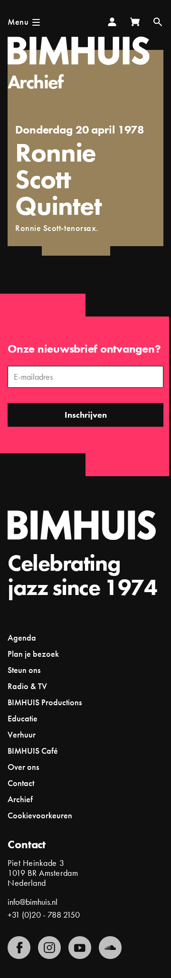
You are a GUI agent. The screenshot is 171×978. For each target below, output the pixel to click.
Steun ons (24, 669)
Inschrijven (86, 414)
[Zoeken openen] (157, 22)
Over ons (23, 766)
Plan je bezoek (33, 653)
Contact (21, 782)
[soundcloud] (110, 947)
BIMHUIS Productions (45, 702)
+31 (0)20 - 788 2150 (44, 914)
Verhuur (22, 734)
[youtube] (79, 947)
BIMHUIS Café (33, 750)
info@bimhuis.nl (32, 901)
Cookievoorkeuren (40, 815)
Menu (18, 21)
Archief (35, 82)
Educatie (23, 718)
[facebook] (19, 947)
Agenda (22, 637)
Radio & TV (27, 686)
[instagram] (49, 947)
